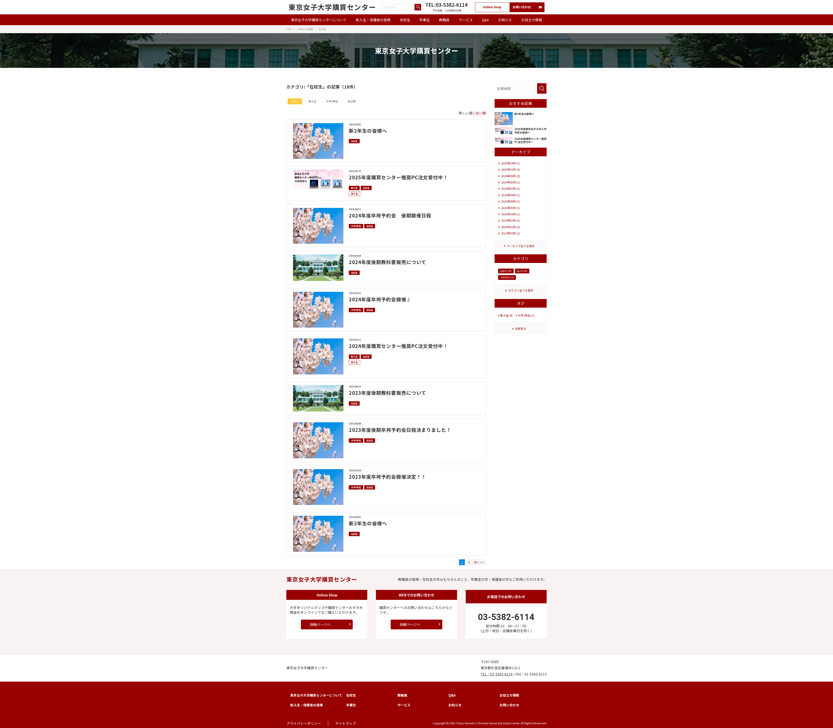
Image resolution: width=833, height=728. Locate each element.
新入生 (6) (522, 271)
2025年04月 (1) (510, 163)
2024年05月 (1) (510, 182)
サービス (466, 19)
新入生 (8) (506, 315)
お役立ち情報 (531, 19)
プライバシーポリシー (303, 723)
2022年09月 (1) (510, 233)
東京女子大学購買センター (332, 7)
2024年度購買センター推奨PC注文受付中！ (398, 345)
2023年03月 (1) (510, 220)
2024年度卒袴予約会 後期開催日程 (390, 215)
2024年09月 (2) (510, 176)
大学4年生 (332, 101)
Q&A (485, 19)
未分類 (352, 101)
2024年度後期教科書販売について (387, 261)
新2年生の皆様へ (368, 130)
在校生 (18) (506, 271)
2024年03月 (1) (510, 188)
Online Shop (492, 7)
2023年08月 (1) (510, 201)
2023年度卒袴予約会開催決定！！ (387, 476)
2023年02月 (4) (510, 227)
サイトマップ (345, 723)
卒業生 (424, 19)
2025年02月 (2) (510, 169)
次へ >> (479, 562)
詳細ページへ (320, 624)
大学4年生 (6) (507, 277)
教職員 (444, 19)
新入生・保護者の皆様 (373, 19)
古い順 (481, 113)
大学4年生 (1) (526, 315)
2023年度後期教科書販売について (387, 392)
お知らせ (505, 19)
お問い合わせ (522, 7)
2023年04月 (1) (510, 214)
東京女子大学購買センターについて (318, 19)
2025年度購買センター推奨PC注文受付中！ (398, 177)
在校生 (405, 19)
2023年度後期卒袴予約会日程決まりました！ (400, 429)
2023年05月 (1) (510, 208)
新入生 (312, 101)
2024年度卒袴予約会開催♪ (380, 299)
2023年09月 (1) (510, 195)
